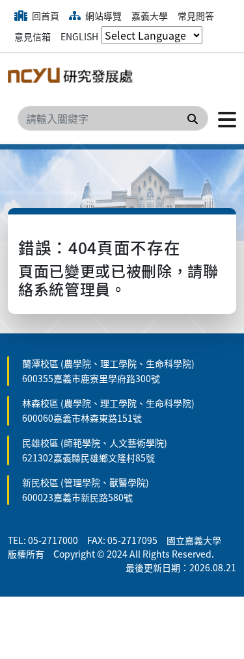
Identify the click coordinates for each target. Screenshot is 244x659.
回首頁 (44, 15)
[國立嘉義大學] (73, 77)
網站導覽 (102, 15)
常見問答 (196, 15)
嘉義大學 (149, 15)
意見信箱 (32, 36)
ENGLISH (79, 36)
